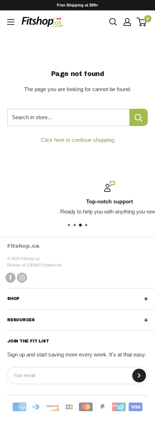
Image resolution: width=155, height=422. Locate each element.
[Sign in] (127, 22)
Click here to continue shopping (77, 140)
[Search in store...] (138, 117)
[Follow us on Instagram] (22, 277)
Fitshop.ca (23, 246)
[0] (141, 22)
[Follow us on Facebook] (10, 277)
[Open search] (113, 22)
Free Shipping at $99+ (77, 5)
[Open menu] (10, 22)
